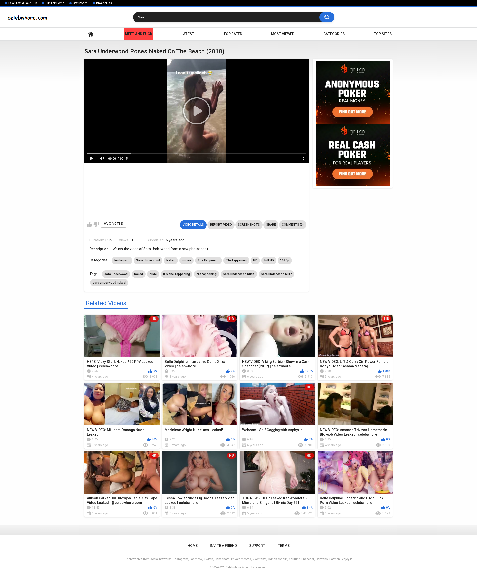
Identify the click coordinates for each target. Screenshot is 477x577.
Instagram (122, 260)
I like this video (89, 224)
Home (90, 34)
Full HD (269, 260)
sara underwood (116, 274)
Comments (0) (293, 224)
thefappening (206, 274)
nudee (186, 260)
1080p (284, 260)
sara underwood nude (239, 274)
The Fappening (208, 260)
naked (138, 274)
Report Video (221, 224)
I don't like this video (96, 224)
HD (255, 260)
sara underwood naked (109, 282)
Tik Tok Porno (54, 3)
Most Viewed (282, 34)
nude (153, 274)
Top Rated (232, 34)
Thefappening (236, 260)
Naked (171, 260)
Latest (187, 34)
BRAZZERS (104, 3)
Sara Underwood (148, 260)
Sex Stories (80, 3)
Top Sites (383, 34)
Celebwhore (233, 567)
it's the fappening (176, 274)
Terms (284, 546)
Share (271, 224)
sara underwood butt (276, 274)
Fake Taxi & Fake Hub (22, 3)
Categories (334, 34)
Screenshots (249, 224)
